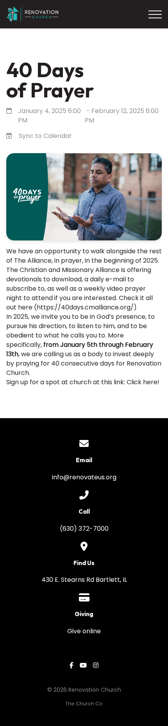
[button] (155, 14)
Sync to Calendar (45, 135)
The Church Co (84, 703)
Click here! (143, 382)
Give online (84, 631)
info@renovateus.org (84, 477)
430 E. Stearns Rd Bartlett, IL (84, 579)
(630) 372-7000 (84, 528)
